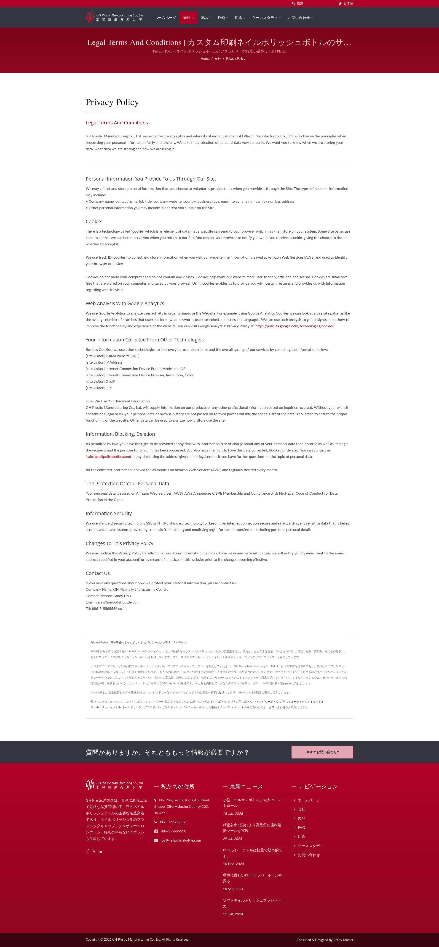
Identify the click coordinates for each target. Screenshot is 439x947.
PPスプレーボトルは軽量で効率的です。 (252, 852)
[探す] (293, 3)
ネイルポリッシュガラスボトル (141, 707)
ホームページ (165, 17)
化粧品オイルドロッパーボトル (228, 707)
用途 (239, 17)
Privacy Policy (235, 58)
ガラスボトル (170, 707)
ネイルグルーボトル (266, 701)
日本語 (348, 3)
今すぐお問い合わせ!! (322, 752)
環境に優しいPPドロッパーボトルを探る (252, 878)
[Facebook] (88, 851)
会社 (187, 17)
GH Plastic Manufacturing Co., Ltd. (136, 939)
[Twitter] (94, 851)
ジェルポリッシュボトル (106, 707)
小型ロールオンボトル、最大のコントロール (252, 802)
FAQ (222, 17)
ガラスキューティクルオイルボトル (302, 701)
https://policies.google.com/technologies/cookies (294, 326)
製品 (205, 17)
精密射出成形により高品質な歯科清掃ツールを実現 (252, 827)
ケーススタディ (265, 17)
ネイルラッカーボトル (193, 707)
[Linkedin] (100, 851)
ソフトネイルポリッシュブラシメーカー (252, 903)
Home (205, 58)
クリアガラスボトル (240, 701)
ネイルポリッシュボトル (185, 701)
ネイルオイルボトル (214, 701)
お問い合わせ (299, 17)
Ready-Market (343, 940)
